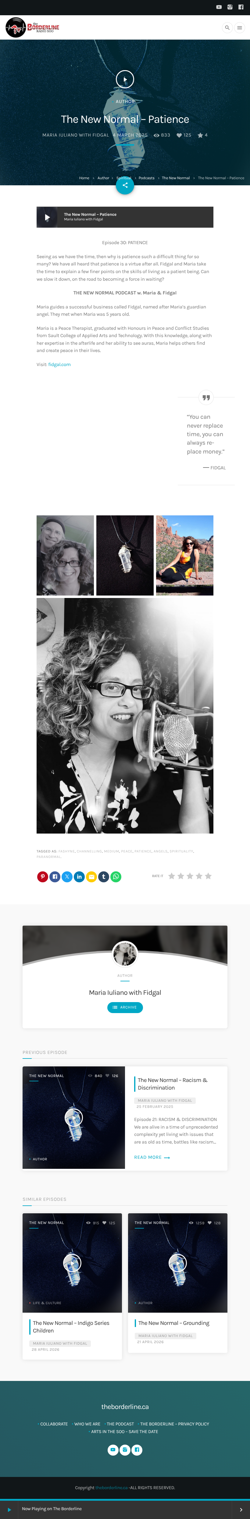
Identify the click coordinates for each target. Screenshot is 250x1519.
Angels (161, 851)
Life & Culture (47, 1303)
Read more (152, 1157)
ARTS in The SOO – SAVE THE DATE (124, 1431)
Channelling (89, 851)
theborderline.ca (111, 1487)
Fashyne (67, 851)
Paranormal (49, 857)
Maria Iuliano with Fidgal (75, 135)
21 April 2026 (150, 1342)
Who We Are (87, 1424)
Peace (126, 851)
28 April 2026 (45, 1349)
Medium (111, 851)
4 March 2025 (130, 135)
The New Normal (176, 178)
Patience (143, 851)
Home (84, 178)
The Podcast (120, 1424)
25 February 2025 (155, 1107)
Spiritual (123, 178)
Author (103, 178)
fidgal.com (59, 365)
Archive (124, 1007)
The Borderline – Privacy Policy (174, 1424)
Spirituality (181, 851)
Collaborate (54, 1424)
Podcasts (147, 178)
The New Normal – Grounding (173, 1322)
